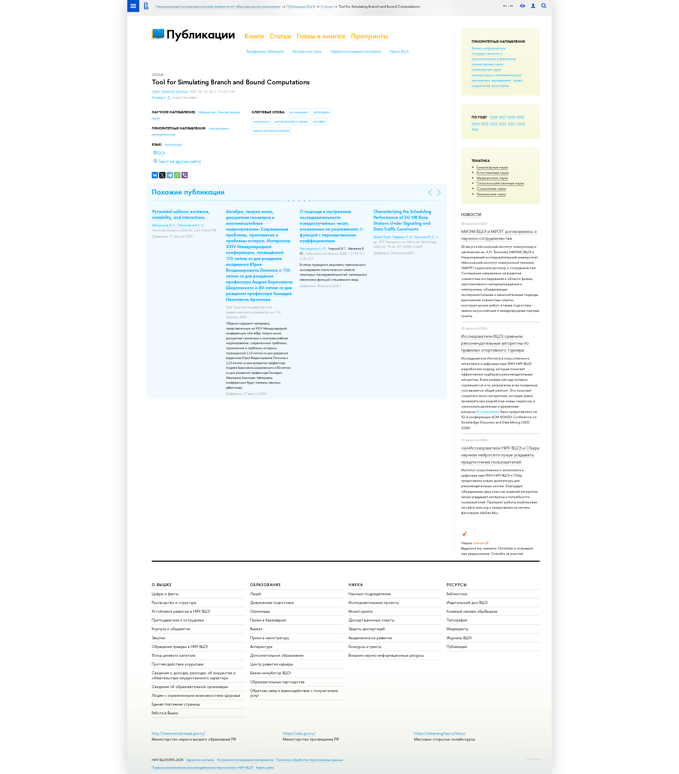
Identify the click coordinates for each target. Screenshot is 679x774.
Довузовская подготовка (272, 602)
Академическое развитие (370, 637)
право (518, 80)
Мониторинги (361, 611)
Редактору (533, 758)
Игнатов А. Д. (161, 98)
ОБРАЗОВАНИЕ (265, 584)
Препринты (369, 36)
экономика (500, 85)
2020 (512, 123)
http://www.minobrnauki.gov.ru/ (178, 733)
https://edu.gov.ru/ (299, 733)
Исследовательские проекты (374, 602)
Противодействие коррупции (177, 664)
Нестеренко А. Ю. (313, 249)
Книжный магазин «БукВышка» (472, 611)
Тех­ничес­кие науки (491, 194)
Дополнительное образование (277, 655)
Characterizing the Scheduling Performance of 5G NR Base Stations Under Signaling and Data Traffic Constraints (402, 220)
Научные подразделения (370, 593)
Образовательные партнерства (277, 681)
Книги (254, 36)
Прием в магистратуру (269, 637)
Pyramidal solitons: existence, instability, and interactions (181, 214)
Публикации (200, 34)
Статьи (280, 36)
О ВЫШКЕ (162, 584)
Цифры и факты (165, 593)
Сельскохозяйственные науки (500, 183)
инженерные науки (487, 69)
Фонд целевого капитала (173, 655)
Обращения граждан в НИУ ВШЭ (180, 646)
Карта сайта (265, 767)
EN (511, 6)
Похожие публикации (188, 192)
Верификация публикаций (265, 51)
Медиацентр (457, 628)
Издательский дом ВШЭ (467, 602)
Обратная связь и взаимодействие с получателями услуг (294, 693)
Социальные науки (491, 188)
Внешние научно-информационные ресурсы (386, 655)
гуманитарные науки (487, 64)
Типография (457, 619)
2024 (476, 123)
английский (173, 144)
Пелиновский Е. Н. (190, 225)
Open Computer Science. (170, 91)
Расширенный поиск (307, 51)
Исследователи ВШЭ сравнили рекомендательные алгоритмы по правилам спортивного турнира (495, 343)
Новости (471, 214)
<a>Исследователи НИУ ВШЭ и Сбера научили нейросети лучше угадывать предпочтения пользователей (500, 455)
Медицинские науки (492, 177)
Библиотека (457, 593)
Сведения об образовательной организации (190, 686)
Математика (207, 112)
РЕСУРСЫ (457, 584)
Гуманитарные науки (492, 167)
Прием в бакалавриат (268, 619)
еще (475, 129)
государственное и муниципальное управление (494, 56)
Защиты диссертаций (367, 628)
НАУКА (356, 584)
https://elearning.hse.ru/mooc (439, 733)
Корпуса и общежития (171, 628)
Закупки (158, 637)
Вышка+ (256, 628)
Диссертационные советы (371, 619)
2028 (494, 117)
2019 (521, 123)
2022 (494, 123)
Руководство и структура (174, 602)
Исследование (487, 411)
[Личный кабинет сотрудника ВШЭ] (533, 6)
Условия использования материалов (245, 760)
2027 (503, 117)
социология (481, 85)
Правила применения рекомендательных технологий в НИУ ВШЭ (202, 767)
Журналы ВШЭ (459, 637)
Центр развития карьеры (271, 664)
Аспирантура (261, 646)
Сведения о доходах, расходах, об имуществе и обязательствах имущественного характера (194, 675)
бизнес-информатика (488, 48)
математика (481, 80)
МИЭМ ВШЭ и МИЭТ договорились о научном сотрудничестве (499, 234)
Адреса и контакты (200, 760)
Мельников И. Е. (164, 225)
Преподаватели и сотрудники (178, 619)
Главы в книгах (321, 36)
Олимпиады (260, 611)
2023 (485, 123)
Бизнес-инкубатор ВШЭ (270, 672)
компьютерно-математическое (496, 74)
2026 (511, 117)
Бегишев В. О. (425, 237)
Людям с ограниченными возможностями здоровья (196, 695)
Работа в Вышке (165, 712)
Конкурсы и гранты (365, 646)
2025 (520, 117)
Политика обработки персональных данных (309, 760)
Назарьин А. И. (403, 237)
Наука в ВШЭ (399, 51)
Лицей (255, 593)
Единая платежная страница (176, 704)
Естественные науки (493, 172)
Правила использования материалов (355, 51)
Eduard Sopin (382, 237)
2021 (503, 123)
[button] (283, 201)
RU (505, 6)
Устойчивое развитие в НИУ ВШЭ (181, 611)
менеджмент (501, 80)
